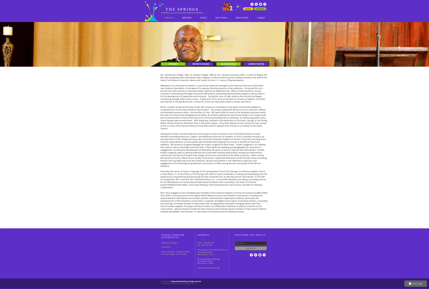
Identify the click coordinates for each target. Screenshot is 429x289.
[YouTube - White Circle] (260, 4)
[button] (187, 18)
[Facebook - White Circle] (252, 4)
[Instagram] (264, 4)
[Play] (238, 6)
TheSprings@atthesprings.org (208, 268)
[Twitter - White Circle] (256, 4)
